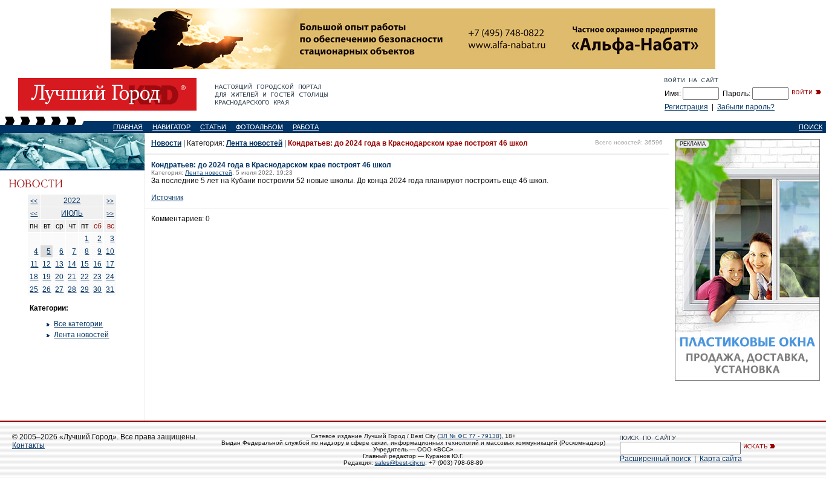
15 (84, 264)
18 (34, 277)
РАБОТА (306, 127)
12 (46, 264)
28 (72, 289)
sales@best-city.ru (400, 462)
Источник (167, 197)
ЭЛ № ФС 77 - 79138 (469, 436)
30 (97, 289)
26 (46, 289)
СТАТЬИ (213, 127)
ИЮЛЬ (72, 213)
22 (84, 277)
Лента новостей (81, 335)
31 (110, 289)
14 (72, 264)
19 (46, 277)
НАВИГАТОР (171, 127)
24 (110, 277)
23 (97, 277)
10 (110, 251)
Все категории (78, 324)
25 (34, 289)
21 (72, 277)
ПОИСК (810, 127)
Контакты (28, 445)
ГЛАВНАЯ (128, 127)
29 (84, 289)
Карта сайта (721, 458)
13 (59, 264)
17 (110, 264)
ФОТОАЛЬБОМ (259, 127)
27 (59, 289)
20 (59, 277)
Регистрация (686, 107)
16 (97, 264)
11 (34, 264)
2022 (71, 200)
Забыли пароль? (746, 107)
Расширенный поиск (655, 458)
